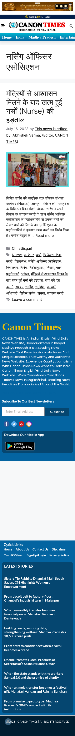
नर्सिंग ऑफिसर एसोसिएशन (44, 261)
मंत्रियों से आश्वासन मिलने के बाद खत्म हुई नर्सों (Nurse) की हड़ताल (34, 106)
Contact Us (40, 549)
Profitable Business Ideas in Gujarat (29, 393)
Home (7, 37)
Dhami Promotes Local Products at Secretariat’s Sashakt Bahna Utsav (29, 662)
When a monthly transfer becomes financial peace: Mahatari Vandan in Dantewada (30, 614)
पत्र (58, 268)
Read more (44, 235)
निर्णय (23, 268)
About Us (22, 549)
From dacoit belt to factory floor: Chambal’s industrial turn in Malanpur (31, 598)
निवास (50, 268)
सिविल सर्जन (27, 293)
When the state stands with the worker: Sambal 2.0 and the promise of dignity (33, 675)
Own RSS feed (14, 555)
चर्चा (38, 255)
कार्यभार (29, 255)
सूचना (41, 293)
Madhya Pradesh (42, 37)
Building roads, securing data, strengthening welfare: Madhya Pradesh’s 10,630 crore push (35, 632)
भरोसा (25, 274)
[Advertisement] (37, 500)
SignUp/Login (36, 555)
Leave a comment (27, 299)
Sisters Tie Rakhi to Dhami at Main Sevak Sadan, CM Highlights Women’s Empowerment (34, 582)
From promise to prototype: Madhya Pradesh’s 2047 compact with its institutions (31, 705)
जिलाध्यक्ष (20, 261)
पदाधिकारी (12, 274)
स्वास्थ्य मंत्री (55, 293)
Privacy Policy (59, 555)
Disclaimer (59, 549)
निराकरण (12, 268)
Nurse (17, 255)
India (20, 37)
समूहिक (40, 287)
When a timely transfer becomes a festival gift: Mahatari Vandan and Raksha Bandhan (35, 689)
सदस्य (19, 287)
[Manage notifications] (8, 721)
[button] (71, 26)
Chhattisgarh (22, 248)
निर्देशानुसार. (36, 268)
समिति (29, 287)
